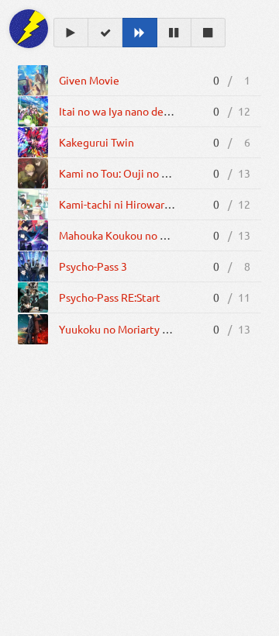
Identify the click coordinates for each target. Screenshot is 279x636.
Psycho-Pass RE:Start (109, 297)
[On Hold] (174, 32)
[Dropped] (208, 32)
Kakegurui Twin (96, 142)
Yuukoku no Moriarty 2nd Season (138, 329)
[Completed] (105, 32)
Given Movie (89, 80)
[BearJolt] (28, 28)
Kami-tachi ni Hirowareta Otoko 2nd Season (165, 204)
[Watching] (70, 32)
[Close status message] (255, 624)
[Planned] (139, 32)
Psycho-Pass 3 (93, 266)
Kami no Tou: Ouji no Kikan (123, 173)
